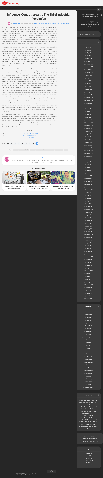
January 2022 (89, 181)
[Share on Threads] (33, 143)
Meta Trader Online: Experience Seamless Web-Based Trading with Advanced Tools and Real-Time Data (88, 419)
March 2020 (89, 226)
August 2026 (89, 47)
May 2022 (89, 170)
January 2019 (89, 251)
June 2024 (89, 111)
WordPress (25, 475)
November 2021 (89, 187)
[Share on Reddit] (26, 143)
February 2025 (89, 92)
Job (89, 348)
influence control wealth (23, 149)
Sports (89, 376)
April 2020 (88, 223)
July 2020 (89, 217)
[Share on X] (11, 143)
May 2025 (89, 83)
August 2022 (89, 161)
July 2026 (89, 50)
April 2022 (88, 173)
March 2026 (89, 58)
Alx (34, 475)
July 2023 (89, 136)
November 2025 (89, 66)
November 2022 (89, 153)
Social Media (89, 373)
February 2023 (89, 145)
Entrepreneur (43, 23)
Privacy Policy (93, 438)
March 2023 (89, 142)
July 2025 (89, 78)
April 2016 (88, 296)
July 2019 (89, 245)
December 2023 (89, 122)
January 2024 (89, 120)
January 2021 (89, 206)
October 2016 (89, 287)
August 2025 (89, 75)
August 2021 (89, 192)
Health (89, 342)
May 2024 (89, 114)
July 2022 (89, 164)
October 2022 (89, 156)
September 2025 (89, 72)
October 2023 (89, 128)
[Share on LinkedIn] (15, 143)
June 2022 (89, 167)
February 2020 (89, 229)
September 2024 (89, 106)
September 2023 (89, 131)
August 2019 (89, 242)
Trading (89, 384)
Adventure (89, 312)
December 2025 (89, 64)
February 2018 (89, 270)
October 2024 (89, 103)
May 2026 (89, 53)
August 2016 (89, 290)
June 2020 (89, 220)
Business (15, 149)
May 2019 (89, 248)
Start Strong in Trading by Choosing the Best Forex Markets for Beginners (88, 426)
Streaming (89, 379)
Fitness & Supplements (89, 337)
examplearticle (31, 137)
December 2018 (89, 254)
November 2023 (89, 125)
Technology (89, 381)
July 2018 (89, 262)
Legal (68, 23)
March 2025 (89, 89)
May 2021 (89, 201)
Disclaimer (85, 438)
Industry (60, 23)
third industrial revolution (48, 149)
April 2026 (88, 55)
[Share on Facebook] (8, 143)
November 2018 (89, 256)
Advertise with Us (94, 441)
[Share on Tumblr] (29, 143)
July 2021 (89, 195)
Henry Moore (16, 23)
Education (89, 328)
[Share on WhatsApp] (18, 143)
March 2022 (89, 175)
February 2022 (89, 178)
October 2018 (89, 259)
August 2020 (89, 215)
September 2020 (89, 212)
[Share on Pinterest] (22, 143)
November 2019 (89, 234)
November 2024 (89, 100)
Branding (35, 23)
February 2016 (89, 298)
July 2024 (89, 108)
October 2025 (89, 69)
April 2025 (88, 86)
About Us (93, 436)
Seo (89, 367)
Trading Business (58, 149)
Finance (50, 23)
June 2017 (89, 276)
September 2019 (89, 240)
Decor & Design (89, 325)
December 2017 (89, 273)
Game (54, 23)
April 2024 (88, 117)
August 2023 (89, 134)
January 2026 (89, 61)
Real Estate (89, 365)
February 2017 (89, 282)
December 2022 (89, 150)
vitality (65, 149)
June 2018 (89, 265)
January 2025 (89, 94)
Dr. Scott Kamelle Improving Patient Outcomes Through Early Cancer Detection (88, 413)
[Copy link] (37, 143)
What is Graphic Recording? (30, 135)
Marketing (39, 149)
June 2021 (89, 198)
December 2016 (89, 284)
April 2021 (88, 203)
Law (64, 23)
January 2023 (89, 148)
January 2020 (89, 231)
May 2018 (89, 268)
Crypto (89, 323)
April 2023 (88, 139)
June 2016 (89, 293)
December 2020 (89, 209)
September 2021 (89, 189)
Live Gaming (89, 356)
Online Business (89, 362)
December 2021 (89, 184)
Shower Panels (89, 370)
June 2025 (89, 80)
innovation (33, 149)
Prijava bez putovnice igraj (30, 133)
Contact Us (86, 436)
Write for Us (85, 441)
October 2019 (89, 237)
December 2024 (89, 97)
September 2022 (89, 159)
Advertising (89, 314)
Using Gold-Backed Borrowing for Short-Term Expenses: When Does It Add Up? (88, 402)
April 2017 (88, 279)
